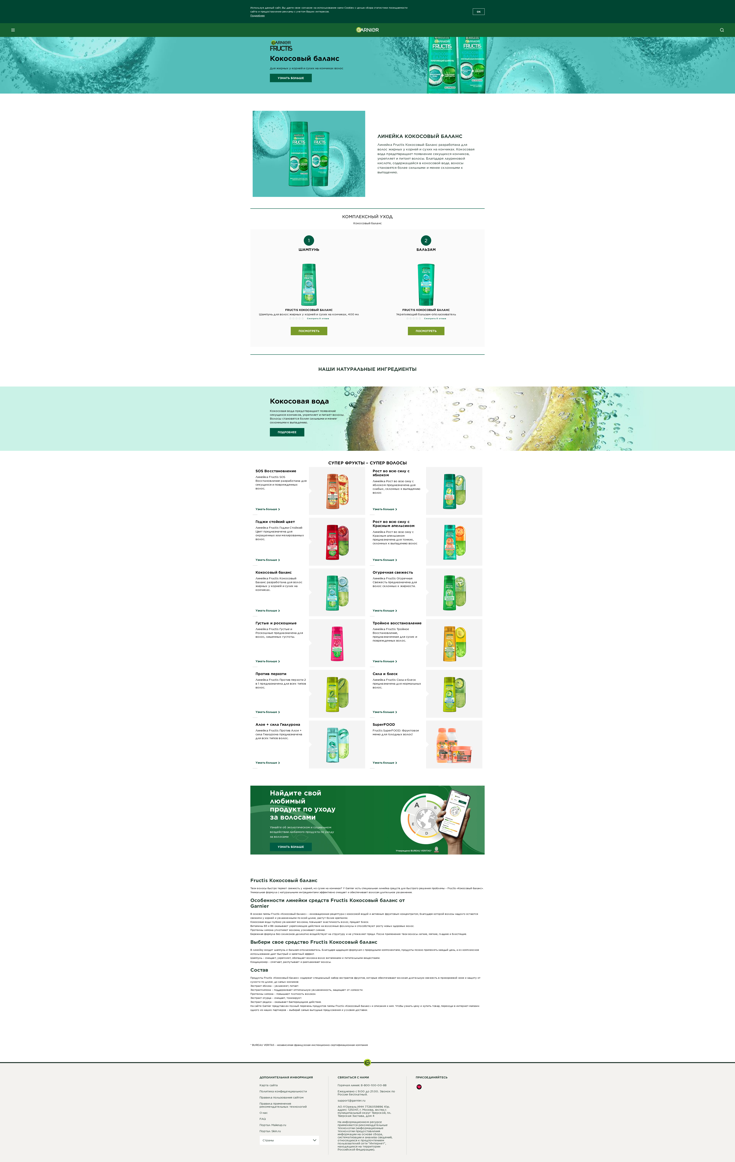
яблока (267, 985)
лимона (266, 989)
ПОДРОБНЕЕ (287, 432)
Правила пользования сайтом (282, 1097)
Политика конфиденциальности (283, 1091)
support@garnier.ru (351, 1100)
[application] (289, 1140)
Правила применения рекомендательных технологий (283, 1105)
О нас (264, 1112)
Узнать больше (266, 509)
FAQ (263, 1118)
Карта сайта (269, 1085)
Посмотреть (309, 331)
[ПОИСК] (722, 30)
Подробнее (257, 15)
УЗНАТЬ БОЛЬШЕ (291, 78)
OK (479, 11)
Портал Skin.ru (270, 1131)
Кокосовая (257, 921)
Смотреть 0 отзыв (318, 318)
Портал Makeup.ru (273, 1125)
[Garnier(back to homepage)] (367, 30)
